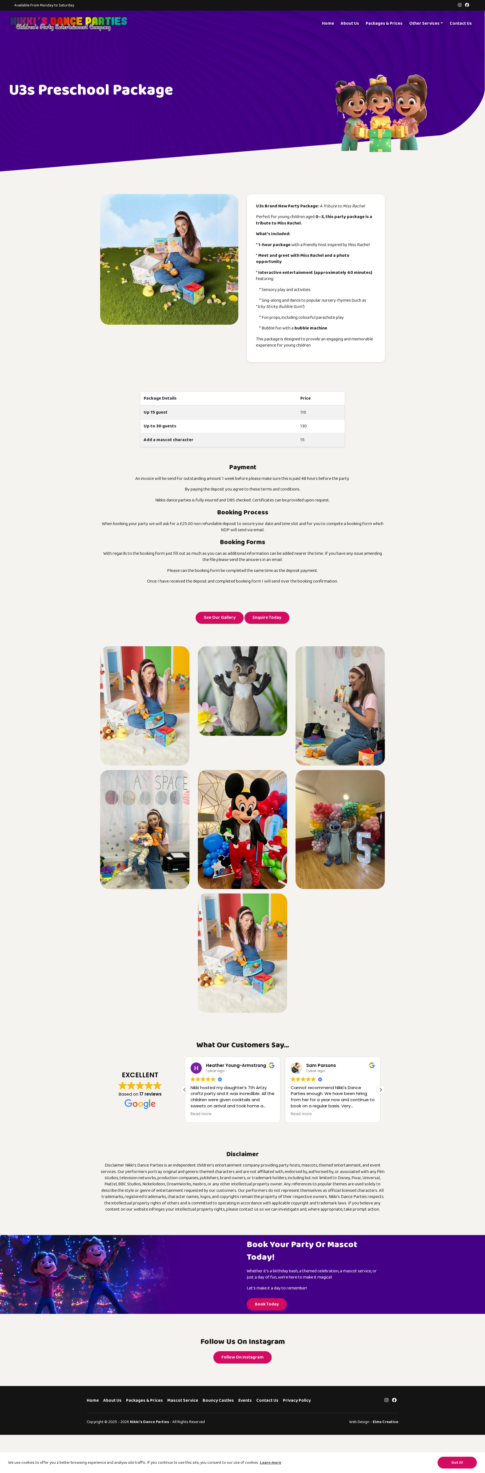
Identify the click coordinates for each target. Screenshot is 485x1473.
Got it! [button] (457, 1462)
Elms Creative (385, 1422)
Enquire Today (267, 617)
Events (245, 1400)
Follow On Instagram (242, 1357)
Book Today (267, 1304)
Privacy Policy (297, 1400)
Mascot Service (182, 1400)
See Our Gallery (219, 617)
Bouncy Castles (218, 1400)
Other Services (424, 23)
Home (328, 23)
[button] (380, 1089)
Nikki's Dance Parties (149, 1422)
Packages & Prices (384, 23)
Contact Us (461, 23)
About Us (350, 23)
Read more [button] (201, 1114)
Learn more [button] (270, 1462)
